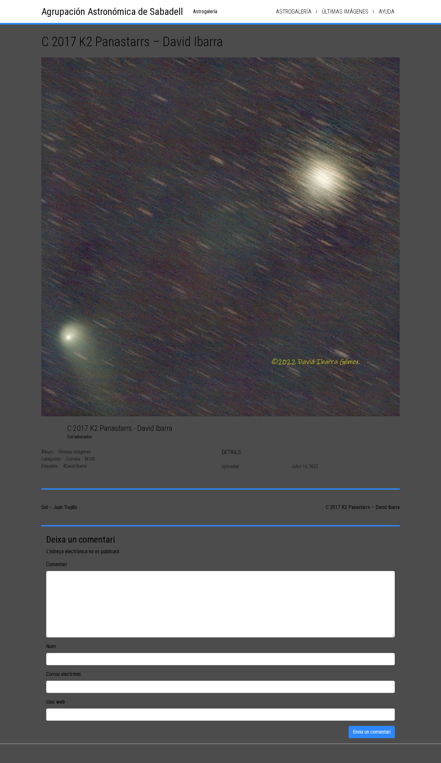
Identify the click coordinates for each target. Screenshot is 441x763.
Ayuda (387, 11)
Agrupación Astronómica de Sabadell (112, 11)
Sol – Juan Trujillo (59, 507)
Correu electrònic (63, 674)
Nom (51, 646)
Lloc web (55, 702)
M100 (90, 459)
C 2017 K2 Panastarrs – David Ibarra (363, 507)
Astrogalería (294, 11)
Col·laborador (79, 436)
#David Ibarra (75, 466)
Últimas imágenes (345, 11)
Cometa (73, 459)
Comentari (56, 564)
